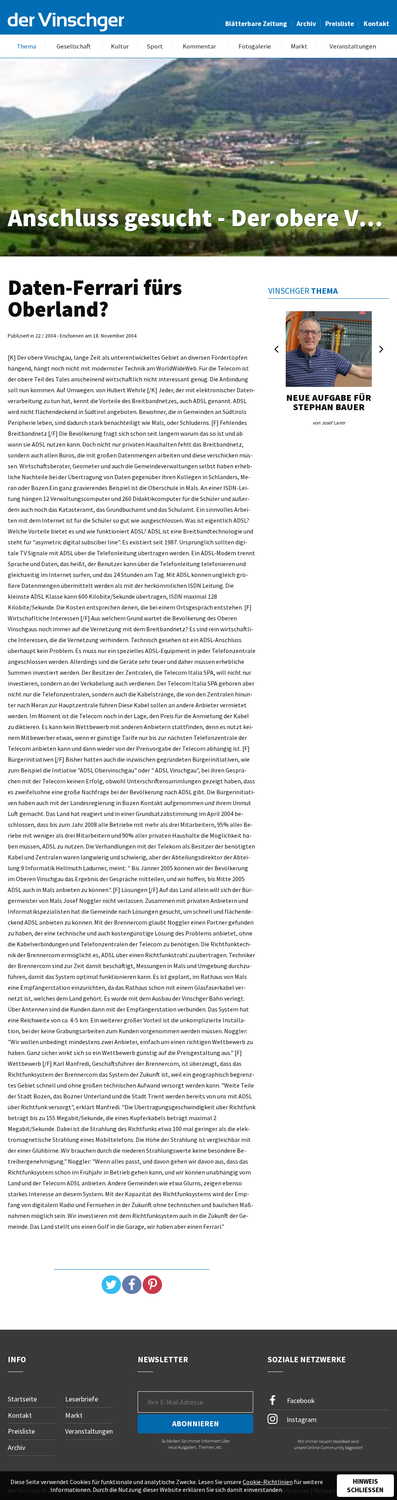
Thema (26, 46)
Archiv (306, 23)
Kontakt (376, 23)
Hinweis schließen (365, 1485)
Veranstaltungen (353, 46)
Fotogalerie (254, 46)
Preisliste (339, 23)
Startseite (22, 1398)
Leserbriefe (81, 1398)
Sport (155, 46)
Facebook (300, 1400)
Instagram (301, 1419)
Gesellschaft (74, 46)
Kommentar (199, 46)
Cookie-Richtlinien (268, 1482)
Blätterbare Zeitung (256, 23)
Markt (299, 46)
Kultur (120, 46)
